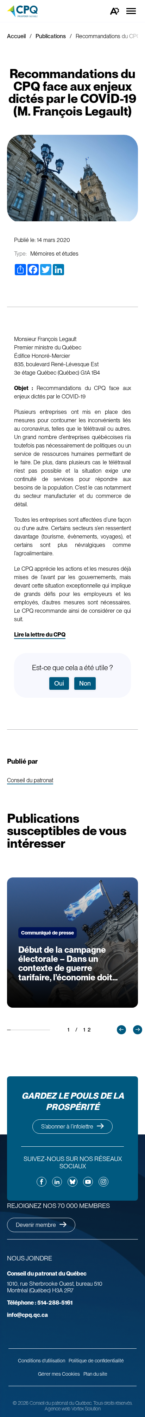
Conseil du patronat (30, 781)
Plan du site (95, 1374)
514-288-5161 (39, 1302)
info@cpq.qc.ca (27, 1315)
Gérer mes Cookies (59, 1374)
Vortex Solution (86, 1408)
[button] (121, 1029)
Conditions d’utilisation (41, 1360)
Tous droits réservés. (112, 1403)
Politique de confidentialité (96, 1360)
